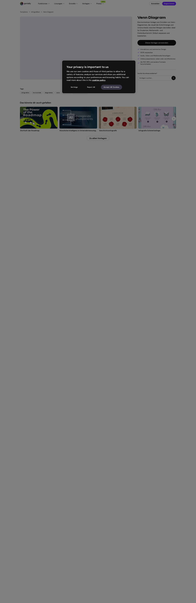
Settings (74, 87)
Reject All (91, 87)
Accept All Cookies (111, 87)
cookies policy (98, 80)
